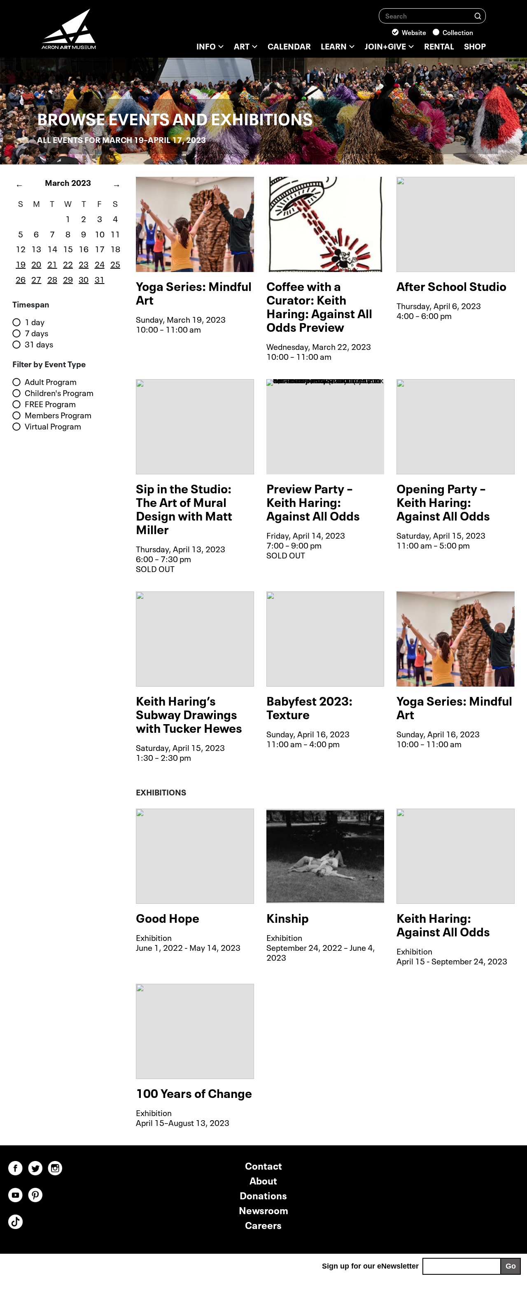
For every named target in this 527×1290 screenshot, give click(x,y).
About (263, 1180)
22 (68, 263)
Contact (263, 1165)
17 (100, 248)
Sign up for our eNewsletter (370, 1266)
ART (242, 45)
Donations (263, 1194)
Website (414, 32)
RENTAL (439, 45)
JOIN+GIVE (385, 45)
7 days (36, 333)
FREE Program (50, 404)
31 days (39, 344)
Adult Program (51, 381)
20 (36, 263)
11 (115, 233)
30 (84, 278)
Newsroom (263, 1209)
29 (68, 278)
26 (21, 278)
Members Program (58, 415)
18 (115, 248)
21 (52, 263)
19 (21, 263)
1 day (34, 322)
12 (21, 248)
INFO (206, 45)
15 (68, 248)
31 (100, 278)
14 (52, 248)
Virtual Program (53, 426)
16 (84, 248)
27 (36, 278)
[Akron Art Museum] (90, 33)
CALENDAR (289, 45)
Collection (458, 32)
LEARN (334, 45)
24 (100, 263)
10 (100, 233)
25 (115, 263)
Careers (263, 1224)
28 (52, 278)
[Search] (477, 15)
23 (84, 263)
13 (36, 248)
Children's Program (59, 392)
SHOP (475, 45)
